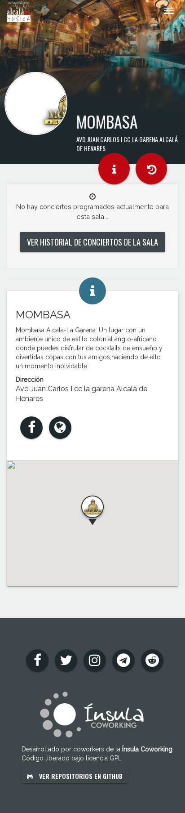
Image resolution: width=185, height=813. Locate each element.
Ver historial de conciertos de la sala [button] (92, 242)
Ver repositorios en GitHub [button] (80, 776)
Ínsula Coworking (147, 749)
